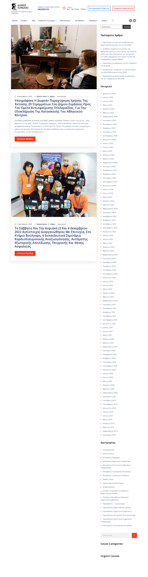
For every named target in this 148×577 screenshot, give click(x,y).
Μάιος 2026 (107, 105)
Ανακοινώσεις (42, 224)
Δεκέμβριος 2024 (110, 170)
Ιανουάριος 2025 (109, 166)
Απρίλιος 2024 (108, 201)
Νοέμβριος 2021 (109, 312)
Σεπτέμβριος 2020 (110, 366)
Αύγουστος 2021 (109, 324)
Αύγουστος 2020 (109, 370)
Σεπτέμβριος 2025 (110, 136)
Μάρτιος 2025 (108, 159)
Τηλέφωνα (93, 21)
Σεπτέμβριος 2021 (110, 320)
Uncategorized (108, 450)
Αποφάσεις (79, 21)
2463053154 (43, 9)
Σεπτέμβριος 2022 (110, 274)
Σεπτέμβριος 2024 (110, 182)
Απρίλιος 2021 (108, 339)
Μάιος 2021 (107, 335)
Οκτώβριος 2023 (109, 224)
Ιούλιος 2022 (108, 282)
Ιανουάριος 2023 (109, 259)
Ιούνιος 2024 (108, 193)
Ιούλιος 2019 (108, 412)
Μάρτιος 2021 (108, 343)
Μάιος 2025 (107, 151)
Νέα (33, 21)
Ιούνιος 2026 (108, 101)
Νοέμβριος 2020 (109, 358)
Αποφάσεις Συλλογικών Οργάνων (116, 475)
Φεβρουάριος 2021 (110, 347)
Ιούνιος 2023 (108, 239)
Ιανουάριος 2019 (109, 435)
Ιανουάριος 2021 (109, 351)
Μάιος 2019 (107, 420)
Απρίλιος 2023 (108, 247)
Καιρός (104, 21)
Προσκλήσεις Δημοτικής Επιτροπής (117, 508)
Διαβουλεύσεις (109, 487)
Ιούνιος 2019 (108, 416)
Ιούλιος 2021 (108, 328)
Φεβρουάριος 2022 (110, 301)
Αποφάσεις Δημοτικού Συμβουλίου (116, 461)
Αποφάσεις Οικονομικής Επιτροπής (117, 472)
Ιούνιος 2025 (108, 147)
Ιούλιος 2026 (108, 97)
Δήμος (52, 96)
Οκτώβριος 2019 (109, 400)
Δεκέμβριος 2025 (110, 124)
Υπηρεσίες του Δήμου (46, 21)
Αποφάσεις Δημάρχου (111, 457)
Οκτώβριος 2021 (109, 316)
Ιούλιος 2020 (108, 374)
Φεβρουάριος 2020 (110, 393)
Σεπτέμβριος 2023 (110, 228)
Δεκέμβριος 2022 (110, 262)
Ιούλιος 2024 (108, 189)
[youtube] (134, 20)
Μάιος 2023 (107, 243)
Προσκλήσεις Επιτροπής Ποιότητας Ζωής (119, 515)
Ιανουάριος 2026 (109, 120)
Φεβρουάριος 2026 (110, 117)
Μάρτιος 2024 (108, 205)
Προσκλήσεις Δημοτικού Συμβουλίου (117, 511)
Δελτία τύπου (42, 96)
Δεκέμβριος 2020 (110, 354)
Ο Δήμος (24, 21)
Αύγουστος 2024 (109, 186)
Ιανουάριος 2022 (109, 305)
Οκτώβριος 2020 (109, 362)
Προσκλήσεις (65, 21)
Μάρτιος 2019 (108, 427)
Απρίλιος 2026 (108, 109)
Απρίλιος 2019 (108, 423)
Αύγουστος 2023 (109, 232)
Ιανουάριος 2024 (109, 212)
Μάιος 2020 (107, 381)
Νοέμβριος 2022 (109, 266)
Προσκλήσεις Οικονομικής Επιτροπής (117, 526)
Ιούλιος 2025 (108, 143)
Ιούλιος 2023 (108, 235)
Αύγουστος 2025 (109, 140)
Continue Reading (25, 139)
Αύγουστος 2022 (109, 278)
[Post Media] (54, 57)
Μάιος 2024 (107, 197)
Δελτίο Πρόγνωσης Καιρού (113, 483)
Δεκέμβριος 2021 (110, 308)
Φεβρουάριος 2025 (110, 163)
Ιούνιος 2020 (108, 377)
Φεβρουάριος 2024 (110, 209)
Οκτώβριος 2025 (109, 132)
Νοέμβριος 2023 (109, 220)
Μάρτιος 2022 (108, 297)
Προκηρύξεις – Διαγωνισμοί (114, 504)
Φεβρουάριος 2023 (110, 255)
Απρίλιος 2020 (108, 385)
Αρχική (15, 21)
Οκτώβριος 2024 (109, 178)
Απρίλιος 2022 (108, 293)
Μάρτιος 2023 (108, 251)
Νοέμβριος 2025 (109, 128)
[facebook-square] (130, 20)
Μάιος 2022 (107, 289)
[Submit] (134, 535)
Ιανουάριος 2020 (109, 397)
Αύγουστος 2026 (109, 94)
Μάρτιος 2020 (108, 389)
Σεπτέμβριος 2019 (110, 404)
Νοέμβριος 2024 (109, 174)
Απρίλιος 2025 (108, 155)
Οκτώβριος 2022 (109, 270)
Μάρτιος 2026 (108, 113)
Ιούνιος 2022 (108, 285)
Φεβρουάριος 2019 (110, 431)
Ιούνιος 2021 (108, 331)
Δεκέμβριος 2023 (110, 216)
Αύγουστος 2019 (109, 408)
